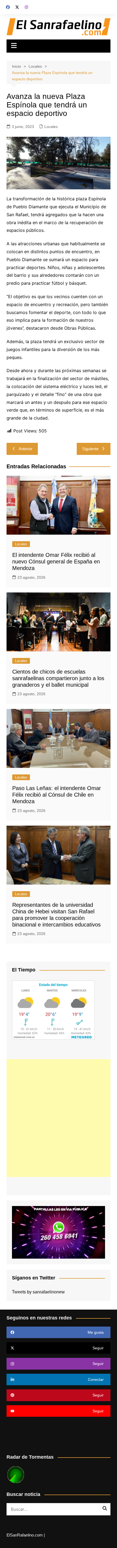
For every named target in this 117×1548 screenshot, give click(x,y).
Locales (51, 126)
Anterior (25, 448)
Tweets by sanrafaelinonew (38, 1292)
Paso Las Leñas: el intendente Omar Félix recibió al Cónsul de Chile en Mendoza (56, 794)
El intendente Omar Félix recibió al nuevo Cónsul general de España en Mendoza (56, 561)
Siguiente (90, 448)
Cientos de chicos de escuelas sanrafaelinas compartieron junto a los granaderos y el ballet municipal (58, 678)
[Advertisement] (58, 1118)
